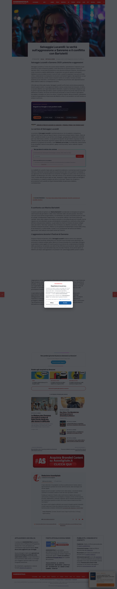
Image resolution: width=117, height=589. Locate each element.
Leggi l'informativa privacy (64, 299)
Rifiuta (52, 302)
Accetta (65, 302)
